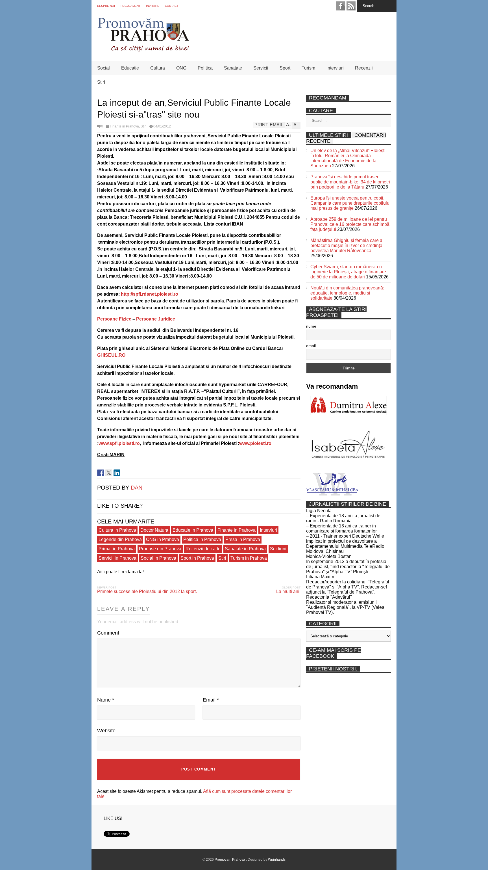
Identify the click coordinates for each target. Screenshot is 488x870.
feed (351, 5)
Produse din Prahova (160, 548)
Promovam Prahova (230, 860)
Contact (171, 5)
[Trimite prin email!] (125, 472)
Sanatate (233, 68)
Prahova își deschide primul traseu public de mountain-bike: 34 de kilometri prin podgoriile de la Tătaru (350, 181)
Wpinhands (277, 860)
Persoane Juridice (155, 319)
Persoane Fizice (114, 319)
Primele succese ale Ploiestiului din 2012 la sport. (147, 591)
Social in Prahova (158, 558)
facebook (340, 5)
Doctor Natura (154, 530)
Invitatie (152, 5)
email (311, 345)
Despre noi (106, 5)
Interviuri (335, 68)
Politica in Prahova (202, 539)
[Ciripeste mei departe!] (108, 472)
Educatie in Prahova (193, 530)
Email (211, 700)
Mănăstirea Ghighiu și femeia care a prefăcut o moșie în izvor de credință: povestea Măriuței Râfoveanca (347, 245)
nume (311, 326)
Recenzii (364, 68)
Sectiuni (278, 548)
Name (105, 700)
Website (106, 730)
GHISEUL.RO (111, 355)
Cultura (157, 68)
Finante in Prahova (124, 126)
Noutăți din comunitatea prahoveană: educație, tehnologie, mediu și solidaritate (347, 292)
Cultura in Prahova (117, 530)
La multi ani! (288, 591)
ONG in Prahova (162, 539)
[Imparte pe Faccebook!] (100, 472)
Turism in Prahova (248, 558)
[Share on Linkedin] (117, 472)
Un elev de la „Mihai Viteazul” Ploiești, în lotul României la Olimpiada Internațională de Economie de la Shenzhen (348, 158)
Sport (285, 68)
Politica (205, 68)
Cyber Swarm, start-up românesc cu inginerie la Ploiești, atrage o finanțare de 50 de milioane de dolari (348, 271)
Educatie (130, 68)
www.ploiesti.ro (255, 443)
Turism (308, 68)
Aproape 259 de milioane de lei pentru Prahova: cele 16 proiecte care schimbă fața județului (349, 224)
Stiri (101, 82)
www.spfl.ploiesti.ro (119, 443)
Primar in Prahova (117, 548)
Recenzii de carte (203, 548)
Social (103, 68)
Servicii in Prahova (117, 558)
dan (136, 487)
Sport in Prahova (197, 558)
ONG (181, 68)
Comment (108, 633)
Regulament (130, 5)
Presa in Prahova (242, 539)
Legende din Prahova (120, 539)
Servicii (260, 68)
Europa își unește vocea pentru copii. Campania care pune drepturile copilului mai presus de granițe (350, 203)
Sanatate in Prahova (245, 548)
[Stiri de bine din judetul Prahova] (143, 50)
